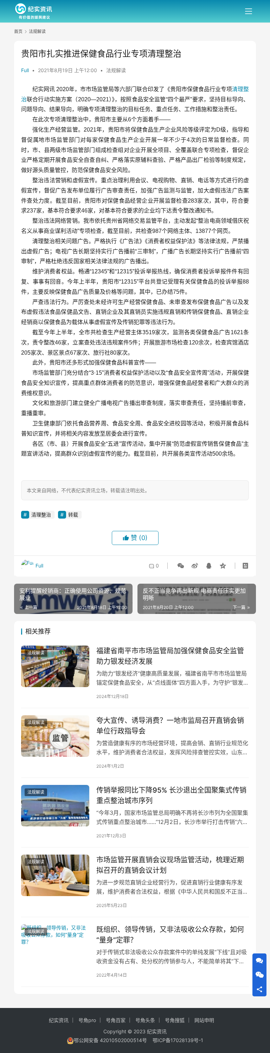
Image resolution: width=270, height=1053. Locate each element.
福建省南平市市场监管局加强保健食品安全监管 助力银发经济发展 (170, 656)
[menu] (248, 11)
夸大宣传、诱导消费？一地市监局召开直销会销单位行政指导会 (170, 725)
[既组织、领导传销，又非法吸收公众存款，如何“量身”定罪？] (55, 945)
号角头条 (145, 1020)
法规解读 (116, 70)
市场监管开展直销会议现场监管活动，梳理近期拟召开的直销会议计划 (170, 865)
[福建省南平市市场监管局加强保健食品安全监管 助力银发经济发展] (55, 666)
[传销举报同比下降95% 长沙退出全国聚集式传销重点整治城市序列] (55, 805)
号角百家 (116, 1020)
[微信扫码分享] (180, 565)
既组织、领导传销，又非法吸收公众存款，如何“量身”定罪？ (170, 934)
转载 (73, 515)
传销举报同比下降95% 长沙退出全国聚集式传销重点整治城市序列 (171, 795)
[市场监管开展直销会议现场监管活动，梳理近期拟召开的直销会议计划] (55, 875)
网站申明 (204, 1020)
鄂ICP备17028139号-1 (178, 1040)
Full (25, 70)
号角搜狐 (175, 1020)
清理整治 (41, 515)
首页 (18, 31)
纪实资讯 (59, 1020)
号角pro (87, 1020)
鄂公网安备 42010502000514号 (113, 1040)
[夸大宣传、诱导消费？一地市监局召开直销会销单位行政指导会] (55, 736)
